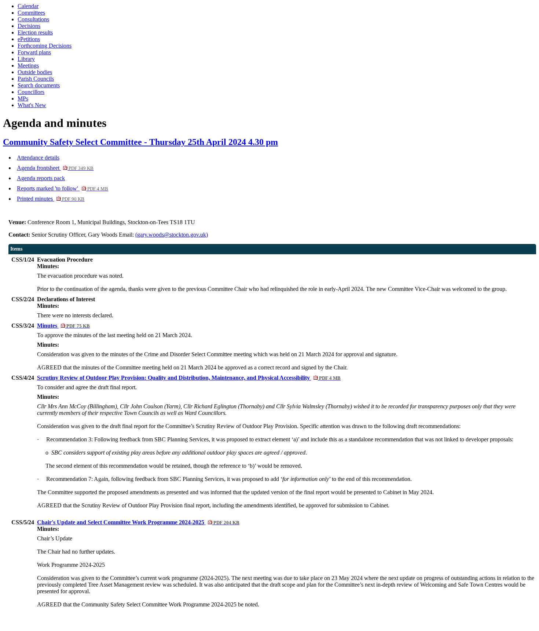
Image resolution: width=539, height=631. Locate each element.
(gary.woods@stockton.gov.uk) (171, 234)
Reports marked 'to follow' (62, 188)
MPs (23, 98)
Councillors (31, 92)
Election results (35, 32)
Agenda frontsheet (55, 168)
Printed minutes (50, 199)
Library (26, 59)
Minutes (63, 325)
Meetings (28, 65)
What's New (32, 105)
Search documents (39, 85)
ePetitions (29, 39)
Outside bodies (35, 72)
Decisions (29, 26)
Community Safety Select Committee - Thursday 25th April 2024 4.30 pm (140, 142)
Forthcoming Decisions (45, 46)
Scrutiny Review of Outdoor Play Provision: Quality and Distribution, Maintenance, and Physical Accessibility (189, 378)
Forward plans (34, 52)
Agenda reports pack (41, 178)
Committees (31, 13)
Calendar (28, 6)
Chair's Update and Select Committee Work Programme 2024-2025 (138, 522)
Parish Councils (36, 79)
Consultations (33, 19)
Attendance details (38, 157)
